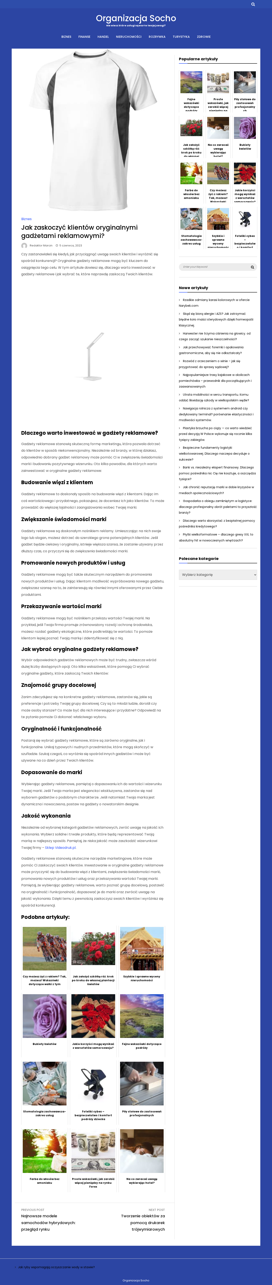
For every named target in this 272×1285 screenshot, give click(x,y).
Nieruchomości (129, 37)
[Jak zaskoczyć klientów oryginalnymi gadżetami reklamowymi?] (93, 210)
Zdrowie (204, 37)
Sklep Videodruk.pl (60, 847)
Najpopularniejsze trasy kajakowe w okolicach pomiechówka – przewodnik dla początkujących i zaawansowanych (215, 381)
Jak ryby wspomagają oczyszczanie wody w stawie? (56, 1267)
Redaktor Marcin (41, 245)
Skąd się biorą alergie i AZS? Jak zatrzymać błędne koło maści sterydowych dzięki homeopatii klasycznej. (216, 320)
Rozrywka (157, 37)
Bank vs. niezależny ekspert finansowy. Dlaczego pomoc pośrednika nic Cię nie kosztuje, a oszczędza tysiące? (217, 473)
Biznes (66, 37)
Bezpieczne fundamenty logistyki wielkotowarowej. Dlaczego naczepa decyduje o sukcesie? (214, 453)
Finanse (84, 37)
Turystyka (181, 37)
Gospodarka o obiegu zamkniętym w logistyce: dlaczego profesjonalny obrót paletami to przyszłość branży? (218, 507)
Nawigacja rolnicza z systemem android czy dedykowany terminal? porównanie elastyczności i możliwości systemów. (216, 414)
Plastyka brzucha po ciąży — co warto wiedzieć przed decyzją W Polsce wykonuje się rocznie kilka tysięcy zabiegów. (215, 434)
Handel (103, 37)
